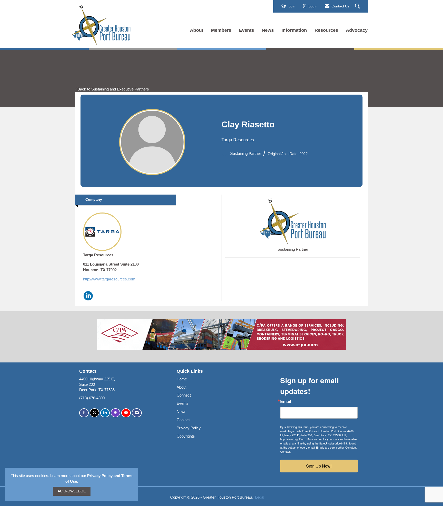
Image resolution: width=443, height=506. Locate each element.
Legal (259, 497)
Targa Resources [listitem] (98, 255)
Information (294, 30)
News (268, 30)
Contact (183, 420)
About (196, 30)
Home (182, 379)
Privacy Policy (189, 428)
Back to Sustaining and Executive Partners (113, 89)
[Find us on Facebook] (84, 412)
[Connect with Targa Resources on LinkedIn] (88, 296)
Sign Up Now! (318, 466)
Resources (326, 30)
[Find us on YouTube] (126, 412)
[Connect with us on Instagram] (115, 412)
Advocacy (357, 30)
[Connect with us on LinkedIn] (105, 412)
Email (285, 402)
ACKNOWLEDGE (72, 491)
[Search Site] (358, 6)
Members (221, 30)
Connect (184, 395)
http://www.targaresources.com (109, 279)
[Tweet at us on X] (94, 412)
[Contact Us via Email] (137, 412)
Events (246, 30)
